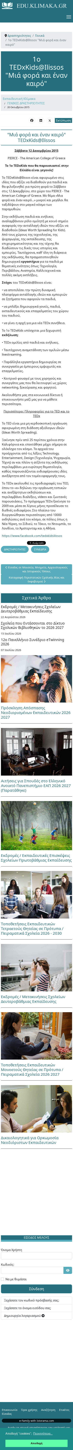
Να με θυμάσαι (16, 1279)
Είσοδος (7, 1414)
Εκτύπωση (63, 120)
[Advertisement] (36, 1192)
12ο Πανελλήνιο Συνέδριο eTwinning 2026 (32, 642)
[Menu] (68, 16)
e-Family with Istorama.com (36, 1420)
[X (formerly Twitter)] (50, 120)
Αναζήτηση (48, 1410)
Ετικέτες (64, 1410)
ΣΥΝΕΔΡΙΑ (40, 549)
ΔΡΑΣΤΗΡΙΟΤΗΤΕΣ (15, 549)
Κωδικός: (7, 1264)
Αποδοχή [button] (36, 1443)
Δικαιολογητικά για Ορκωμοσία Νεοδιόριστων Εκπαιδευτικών (30, 1140)
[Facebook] (32, 120)
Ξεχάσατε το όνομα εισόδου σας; (27, 1308)
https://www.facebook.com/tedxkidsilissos (32, 536)
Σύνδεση (36, 1288)
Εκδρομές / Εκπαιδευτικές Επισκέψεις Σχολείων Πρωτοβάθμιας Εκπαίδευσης (36, 858)
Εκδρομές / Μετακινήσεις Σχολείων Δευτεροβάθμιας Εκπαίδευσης (31, 609)
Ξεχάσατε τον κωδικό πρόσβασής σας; (31, 1300)
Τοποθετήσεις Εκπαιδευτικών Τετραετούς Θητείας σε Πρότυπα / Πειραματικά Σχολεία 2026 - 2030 (32, 928)
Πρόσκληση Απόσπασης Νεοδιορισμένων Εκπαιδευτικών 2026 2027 (36, 712)
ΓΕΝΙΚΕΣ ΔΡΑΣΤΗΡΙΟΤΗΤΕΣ (26, 103)
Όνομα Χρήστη (11, 1250)
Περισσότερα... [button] (43, 1433)
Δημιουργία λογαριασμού (23, 1316)
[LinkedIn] (41, 120)
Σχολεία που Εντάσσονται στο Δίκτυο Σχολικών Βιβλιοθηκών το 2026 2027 (33, 625)
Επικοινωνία (9, 1410)
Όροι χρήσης (29, 1410)
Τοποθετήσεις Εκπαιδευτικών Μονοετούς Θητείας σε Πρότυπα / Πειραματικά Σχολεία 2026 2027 (32, 1069)
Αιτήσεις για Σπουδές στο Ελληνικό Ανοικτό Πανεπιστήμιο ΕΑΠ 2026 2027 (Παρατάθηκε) (36, 785)
